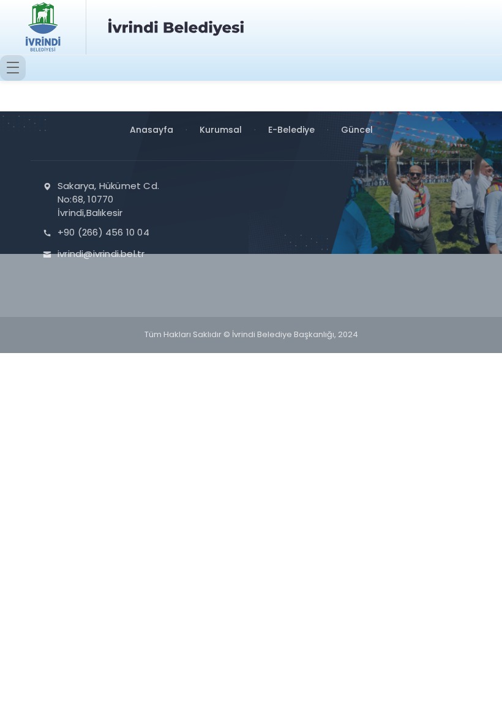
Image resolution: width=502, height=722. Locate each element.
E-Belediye (291, 130)
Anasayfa (151, 130)
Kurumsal (221, 130)
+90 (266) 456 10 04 (103, 232)
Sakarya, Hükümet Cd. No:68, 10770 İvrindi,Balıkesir (108, 199)
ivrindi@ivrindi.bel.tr (101, 253)
